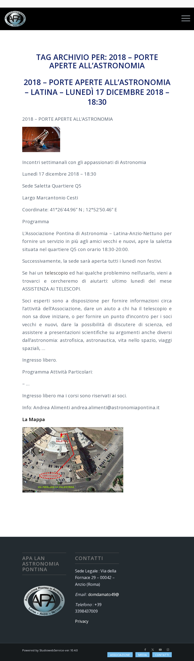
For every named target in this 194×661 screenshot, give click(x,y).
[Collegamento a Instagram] (168, 649)
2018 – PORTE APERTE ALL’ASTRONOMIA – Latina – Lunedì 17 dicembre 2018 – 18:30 (97, 92)
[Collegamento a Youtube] (160, 649)
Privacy (81, 621)
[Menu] (183, 18)
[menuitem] (183, 18)
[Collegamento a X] (153, 649)
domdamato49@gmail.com (113, 594)
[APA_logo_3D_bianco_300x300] (15, 18)
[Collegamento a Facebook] (145, 649)
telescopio (56, 273)
